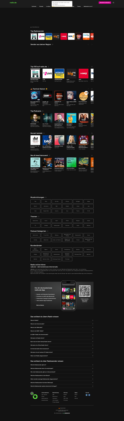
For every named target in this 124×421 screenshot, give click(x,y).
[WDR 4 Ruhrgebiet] (71, 36)
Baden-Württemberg (35, 249)
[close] (71, 3)
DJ (35, 225)
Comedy (46, 225)
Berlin (56, 249)
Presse (43, 396)
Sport (57, 220)
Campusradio (56, 225)
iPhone (76, 394)
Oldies (88, 201)
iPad (75, 396)
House (78, 206)
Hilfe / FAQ (66, 398)
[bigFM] (56, 36)
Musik (78, 225)
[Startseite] (31, 27)
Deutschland (62, 408)
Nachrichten (35, 220)
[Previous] (88, 30)
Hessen (35, 254)
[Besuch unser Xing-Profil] (89, 395)
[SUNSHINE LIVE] (78, 36)
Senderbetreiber (45, 400)
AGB (53, 394)
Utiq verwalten (55, 400)
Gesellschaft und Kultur (88, 240)
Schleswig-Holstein (57, 259)
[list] (62, 36)
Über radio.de (44, 394)
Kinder (88, 220)
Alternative (46, 206)
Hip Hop (56, 201)
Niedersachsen (57, 254)
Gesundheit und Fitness (67, 235)
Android (76, 398)
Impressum (55, 398)
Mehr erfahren (40, 305)
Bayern (46, 249)
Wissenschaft (78, 235)
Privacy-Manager (56, 402)
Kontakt (65, 394)
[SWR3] (63, 36)
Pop (35, 201)
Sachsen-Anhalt (46, 259)
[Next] (92, 30)
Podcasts (41, 6)
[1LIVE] (41, 36)
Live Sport (48, 6)
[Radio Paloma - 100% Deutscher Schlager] (86, 36)
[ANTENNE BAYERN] (48, 36)
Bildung (88, 225)
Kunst (88, 235)
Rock (46, 201)
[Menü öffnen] (113, 2)
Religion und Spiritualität (67, 240)
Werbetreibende (45, 398)
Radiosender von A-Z (88, 6)
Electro (35, 206)
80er (57, 206)
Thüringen (67, 259)
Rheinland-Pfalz (78, 254)
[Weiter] (92, 66)
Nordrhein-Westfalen (67, 254)
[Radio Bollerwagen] (33, 36)
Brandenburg (67, 249)
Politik (67, 220)
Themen (79, 6)
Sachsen (35, 259)
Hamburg (89, 249)
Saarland (88, 254)
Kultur (46, 220)
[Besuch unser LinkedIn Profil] (86, 395)
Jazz (88, 206)
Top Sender (34, 6)
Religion (78, 220)
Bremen (78, 249)
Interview (67, 225)
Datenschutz (55, 396)
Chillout (67, 201)
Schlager (78, 201)
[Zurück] (88, 66)
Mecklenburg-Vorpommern (46, 254)
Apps (65, 396)
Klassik (67, 206)
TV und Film (46, 235)
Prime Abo (66, 400)
